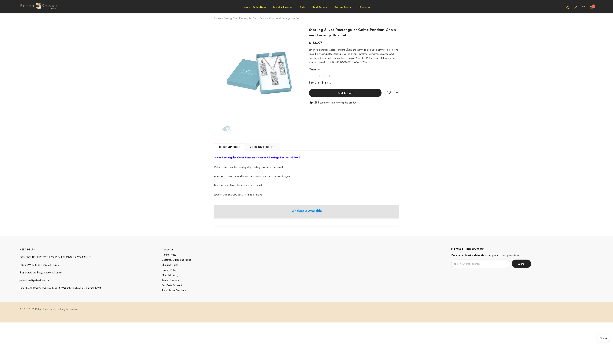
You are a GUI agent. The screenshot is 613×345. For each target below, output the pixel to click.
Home (217, 18)
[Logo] (38, 7)
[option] (259, 73)
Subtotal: (315, 82)
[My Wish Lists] (583, 7)
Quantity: (315, 69)
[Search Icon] (568, 7)
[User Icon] (576, 7)
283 (316, 102)
